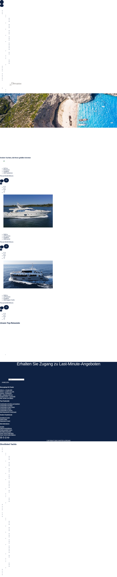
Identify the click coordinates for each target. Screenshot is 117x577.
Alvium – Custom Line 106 (7, 391)
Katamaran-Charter (5, 421)
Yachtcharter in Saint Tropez (7, 407)
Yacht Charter (7, 10)
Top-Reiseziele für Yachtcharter (11, 13)
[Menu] (2, 2)
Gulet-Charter (3, 419)
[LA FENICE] (28, 227)
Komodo (12, 60)
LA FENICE (5, 231)
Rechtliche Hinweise (5, 431)
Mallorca (12, 21)
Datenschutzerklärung (6, 428)
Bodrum (12, 52)
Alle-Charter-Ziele (11, 64)
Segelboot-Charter (5, 417)
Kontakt (5, 71)
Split (11, 40)
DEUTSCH (8, 7)
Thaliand (12, 63)
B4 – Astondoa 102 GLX (6, 395)
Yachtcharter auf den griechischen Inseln (17, 41)
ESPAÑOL (15, 7)
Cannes (12, 26)
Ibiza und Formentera (15, 20)
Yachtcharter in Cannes (6, 410)
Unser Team (6, 69)
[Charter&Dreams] (10, 85)
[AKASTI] (6, 161)
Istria (11, 38)
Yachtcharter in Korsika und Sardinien (10, 404)
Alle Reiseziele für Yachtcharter (8, 412)
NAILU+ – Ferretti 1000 (6, 390)
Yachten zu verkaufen (9, 12)
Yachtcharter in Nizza (5, 409)
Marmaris (12, 54)
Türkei (8, 50)
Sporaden (13, 49)
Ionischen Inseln (14, 44)
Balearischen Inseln (15, 18)
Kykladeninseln (14, 43)
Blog (4, 67)
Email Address (4, 379)
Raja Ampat (13, 61)
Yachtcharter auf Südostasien (14, 58)
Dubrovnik (13, 37)
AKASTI (3, 164)
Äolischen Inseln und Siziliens (18, 33)
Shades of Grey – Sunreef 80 (7, 396)
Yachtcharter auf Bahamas (14, 57)
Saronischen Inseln (15, 47)
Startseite (2, 354)
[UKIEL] (28, 288)
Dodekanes (13, 46)
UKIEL (3, 291)
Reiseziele (6, 75)
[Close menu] (2, 5)
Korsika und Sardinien (16, 32)
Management (7, 66)
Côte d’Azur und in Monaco (17, 24)
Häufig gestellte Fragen (6, 430)
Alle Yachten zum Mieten (6, 398)
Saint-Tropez (13, 27)
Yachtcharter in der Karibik (14, 55)
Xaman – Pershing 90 (6, 393)
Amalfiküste (13, 30)
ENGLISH (2, 7)
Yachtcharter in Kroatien (13, 35)
